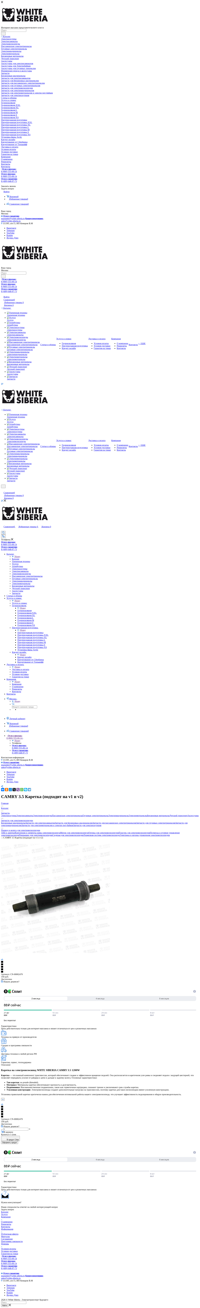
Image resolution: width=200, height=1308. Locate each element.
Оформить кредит (9, 1143)
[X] (14, 789)
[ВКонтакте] (2, 789)
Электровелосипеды (42, 815)
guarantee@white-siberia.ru (13, 217)
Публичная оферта (9, 1234)
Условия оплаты (8, 1249)
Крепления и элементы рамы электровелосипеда (37, 833)
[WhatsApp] (21, 789)
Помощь (5, 1244)
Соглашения (7, 1239)
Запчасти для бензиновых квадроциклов (74, 823)
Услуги (4, 1214)
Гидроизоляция (24, 610)
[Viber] (18, 789)
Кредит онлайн (24, 657)
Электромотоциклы (138, 815)
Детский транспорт (178, 815)
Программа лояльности (12, 1241)
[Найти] (3, 33)
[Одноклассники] (6, 789)
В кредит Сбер (12, 1140)
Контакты (5, 1227)
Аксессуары (193, 815)
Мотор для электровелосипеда (74, 833)
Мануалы (5, 1236)
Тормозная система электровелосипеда (102, 835)
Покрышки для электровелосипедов (36, 835)
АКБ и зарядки (8, 833)
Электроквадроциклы (118, 815)
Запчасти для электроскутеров (87, 825)
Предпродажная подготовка (30, 632)
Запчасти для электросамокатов (40, 823)
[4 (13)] (55, 952)
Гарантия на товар (9, 1254)
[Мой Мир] (10, 789)
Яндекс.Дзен (12, 238)
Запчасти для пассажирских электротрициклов (114, 823)
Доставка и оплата (20, 669)
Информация (7, 1229)
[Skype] (25, 789)
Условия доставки (9, 1251)
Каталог (15, 559)
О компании (7, 1222)
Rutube (10, 235)
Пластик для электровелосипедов (134, 833)
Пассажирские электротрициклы (67, 815)
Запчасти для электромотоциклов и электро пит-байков (47, 825)
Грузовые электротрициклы (95, 815)
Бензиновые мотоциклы (158, 815)
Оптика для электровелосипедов (103, 833)
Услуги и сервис (19, 603)
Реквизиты (6, 1224)
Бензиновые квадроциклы (13, 823)
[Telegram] (29, 789)
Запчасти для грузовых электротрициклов (155, 823)
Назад (17, 556)
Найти (4, 1305)
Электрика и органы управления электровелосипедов (145, 835)
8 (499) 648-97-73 (9, 180)
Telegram (11, 230)
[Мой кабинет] (2, 490)
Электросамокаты (24, 815)
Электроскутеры (8, 815)
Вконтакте (11, 228)
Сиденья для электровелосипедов (68, 835)
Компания (16, 684)
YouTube (10, 233)
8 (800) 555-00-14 (9, 170)
